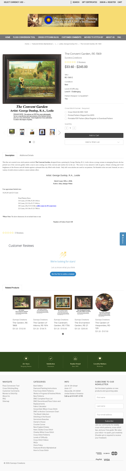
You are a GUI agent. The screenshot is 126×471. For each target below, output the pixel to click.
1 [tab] (30, 142)
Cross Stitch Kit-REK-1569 (78, 112)
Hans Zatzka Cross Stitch (43, 430)
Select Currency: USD (14, 2)
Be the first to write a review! (63, 274)
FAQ (119, 37)
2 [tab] (34, 142)
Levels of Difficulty (40, 437)
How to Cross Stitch (41, 450)
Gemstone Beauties (41, 419)
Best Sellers (38, 386)
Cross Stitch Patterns (41, 435)
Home (7, 37)
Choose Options (21, 307)
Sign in (102, 2)
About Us (110, 37)
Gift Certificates (89, 2)
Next (59, 132)
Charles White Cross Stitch (43, 432)
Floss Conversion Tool (24, 37)
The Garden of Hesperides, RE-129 (103, 325)
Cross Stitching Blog (48, 37)
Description (9, 155)
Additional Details (27, 155)
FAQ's (35, 443)
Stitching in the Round (41, 417)
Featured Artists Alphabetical (44, 448)
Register (112, 2)
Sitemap (6, 401)
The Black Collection (41, 414)
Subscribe (109, 421)
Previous (4, 132)
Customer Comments (71, 37)
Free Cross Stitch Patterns (43, 391)
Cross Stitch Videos (40, 440)
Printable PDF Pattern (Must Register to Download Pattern (90, 118)
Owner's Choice (39, 422)
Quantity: (68, 124)
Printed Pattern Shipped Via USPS (81, 115)
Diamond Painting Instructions (45, 388)
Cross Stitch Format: (77, 108)
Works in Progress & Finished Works (47, 393)
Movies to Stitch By (93, 37)
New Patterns (38, 396)
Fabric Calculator (39, 406)
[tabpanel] (12, 132)
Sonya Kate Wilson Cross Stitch (45, 409)
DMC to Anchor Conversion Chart (46, 412)
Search (76, 2)
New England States (41, 427)
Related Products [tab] (12, 288)
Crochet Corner (39, 424)
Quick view (21, 302)
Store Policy (38, 445)
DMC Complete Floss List (43, 399)
